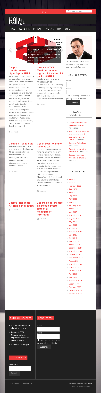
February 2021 (75, 205)
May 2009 (73, 277)
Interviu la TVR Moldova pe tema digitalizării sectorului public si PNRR (50, 72)
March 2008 (74, 284)
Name (68, 81)
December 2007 (75, 290)
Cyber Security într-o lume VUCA (49, 145)
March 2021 (74, 202)
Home (13, 29)
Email (68, 88)
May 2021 (73, 196)
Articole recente (74, 113)
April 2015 (73, 238)
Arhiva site (76, 171)
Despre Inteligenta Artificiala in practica (21, 204)
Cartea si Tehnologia (21, 143)
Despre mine (24, 29)
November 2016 (75, 215)
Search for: (13, 365)
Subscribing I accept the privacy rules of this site (78, 97)
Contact (69, 29)
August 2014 (74, 261)
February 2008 (75, 287)
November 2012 (75, 264)
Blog (59, 29)
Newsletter (77, 75)
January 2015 (74, 245)
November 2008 (75, 281)
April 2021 (73, 199)
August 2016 (74, 219)
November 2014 (75, 251)
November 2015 (75, 232)
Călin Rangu (17, 20)
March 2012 (74, 268)
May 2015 (73, 235)
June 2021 (73, 192)
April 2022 (73, 183)
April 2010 (73, 274)
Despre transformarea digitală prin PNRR (19, 70)
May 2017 (73, 212)
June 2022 (73, 179)
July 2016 (73, 222)
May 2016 (73, 225)
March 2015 (74, 241)
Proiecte (50, 29)
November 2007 (75, 294)
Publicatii (37, 29)
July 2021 (73, 189)
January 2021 (74, 209)
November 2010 (75, 271)
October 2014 (74, 254)
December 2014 (75, 248)
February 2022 (75, 186)
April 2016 (73, 228)
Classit (89, 383)
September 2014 (76, 258)
